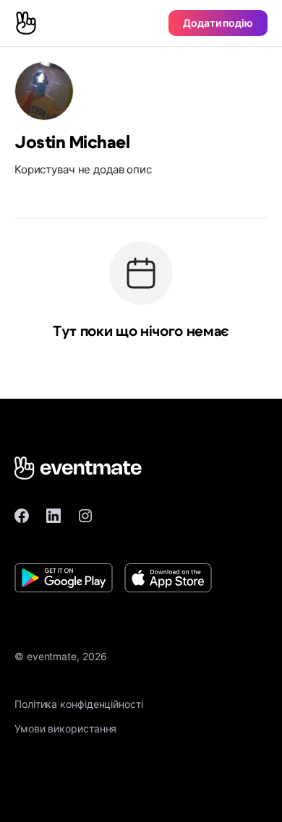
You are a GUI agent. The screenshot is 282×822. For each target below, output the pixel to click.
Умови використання (65, 728)
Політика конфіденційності (78, 704)
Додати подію (218, 23)
